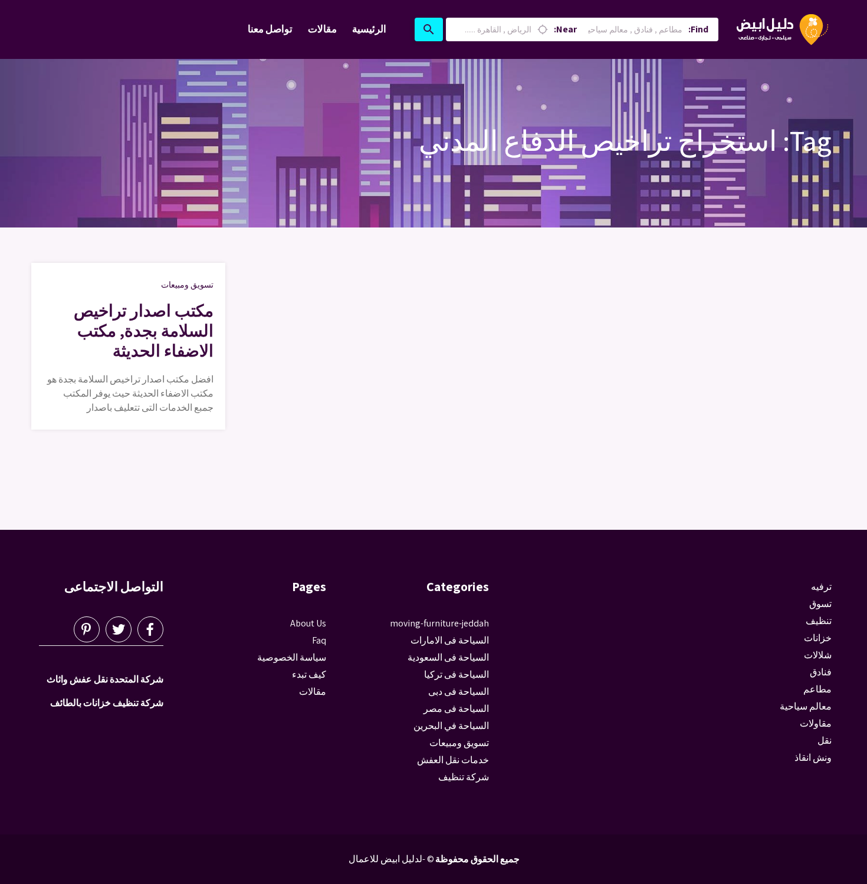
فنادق (821, 672)
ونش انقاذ (813, 757)
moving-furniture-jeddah (439, 623)
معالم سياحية (806, 706)
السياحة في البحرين (451, 726)
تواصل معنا (270, 28)
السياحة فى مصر (456, 708)
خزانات (818, 638)
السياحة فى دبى (458, 691)
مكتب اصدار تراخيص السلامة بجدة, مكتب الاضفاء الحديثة (144, 330)
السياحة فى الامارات (449, 640)
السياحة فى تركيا (456, 674)
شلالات (818, 655)
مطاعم (817, 689)
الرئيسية (369, 28)
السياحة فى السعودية (448, 657)
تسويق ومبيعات (187, 284)
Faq (319, 640)
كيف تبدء (309, 674)
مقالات (322, 28)
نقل (824, 740)
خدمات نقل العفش (453, 760)
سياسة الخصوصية (291, 657)
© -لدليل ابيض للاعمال (391, 859)
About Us (308, 623)
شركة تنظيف (463, 777)
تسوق (820, 604)
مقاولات (816, 723)
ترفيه (821, 586)
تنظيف (819, 621)
